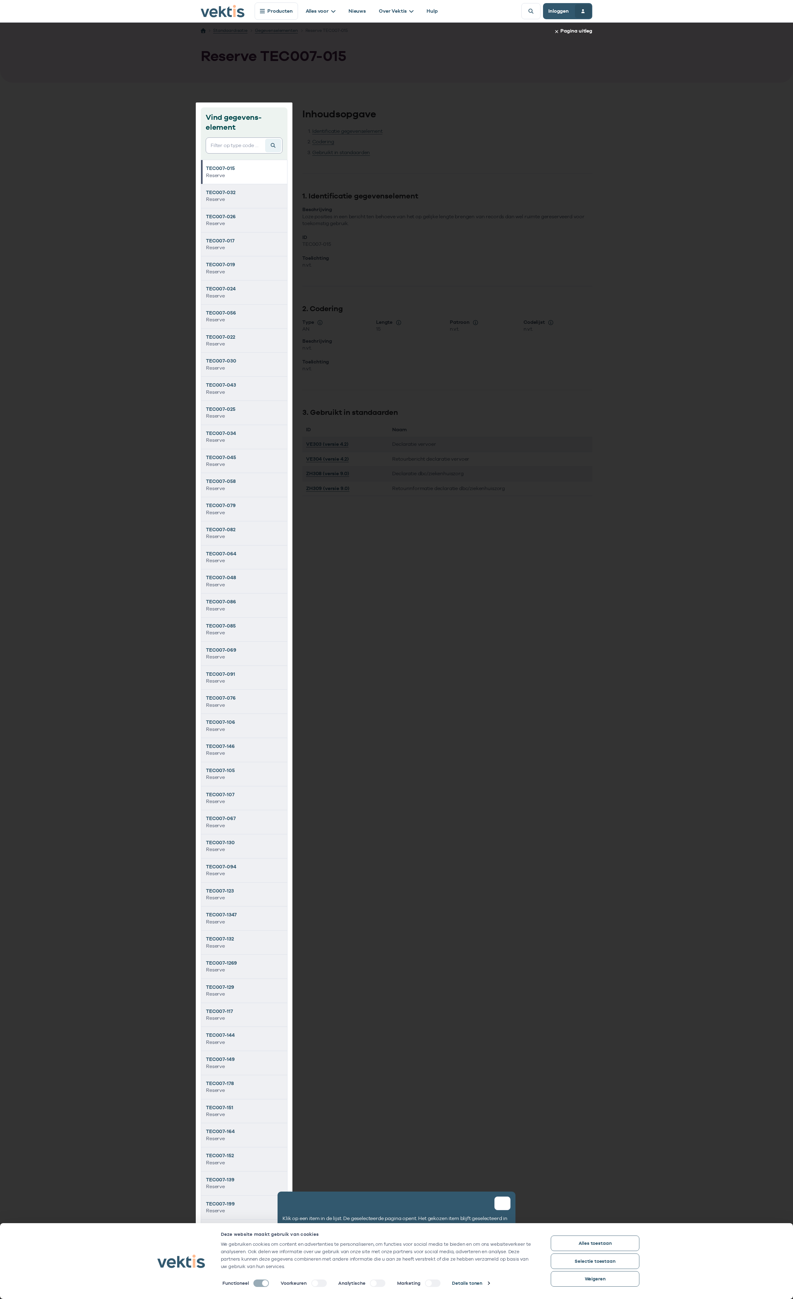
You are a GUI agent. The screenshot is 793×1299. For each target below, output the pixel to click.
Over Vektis (393, 11)
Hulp (432, 11)
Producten (280, 11)
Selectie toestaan (595, 1261)
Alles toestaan (595, 1243)
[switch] (319, 1283)
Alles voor (317, 11)
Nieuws (357, 11)
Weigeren (595, 1278)
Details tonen (467, 1283)
